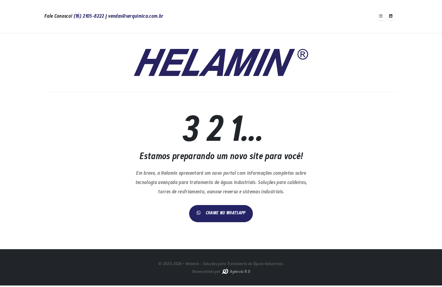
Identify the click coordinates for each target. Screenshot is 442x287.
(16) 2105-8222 (88, 16)
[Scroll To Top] (431, 280)
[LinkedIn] (391, 16)
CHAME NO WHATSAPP (225, 213)
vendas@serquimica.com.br (135, 16)
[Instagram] (381, 16)
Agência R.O (239, 272)
